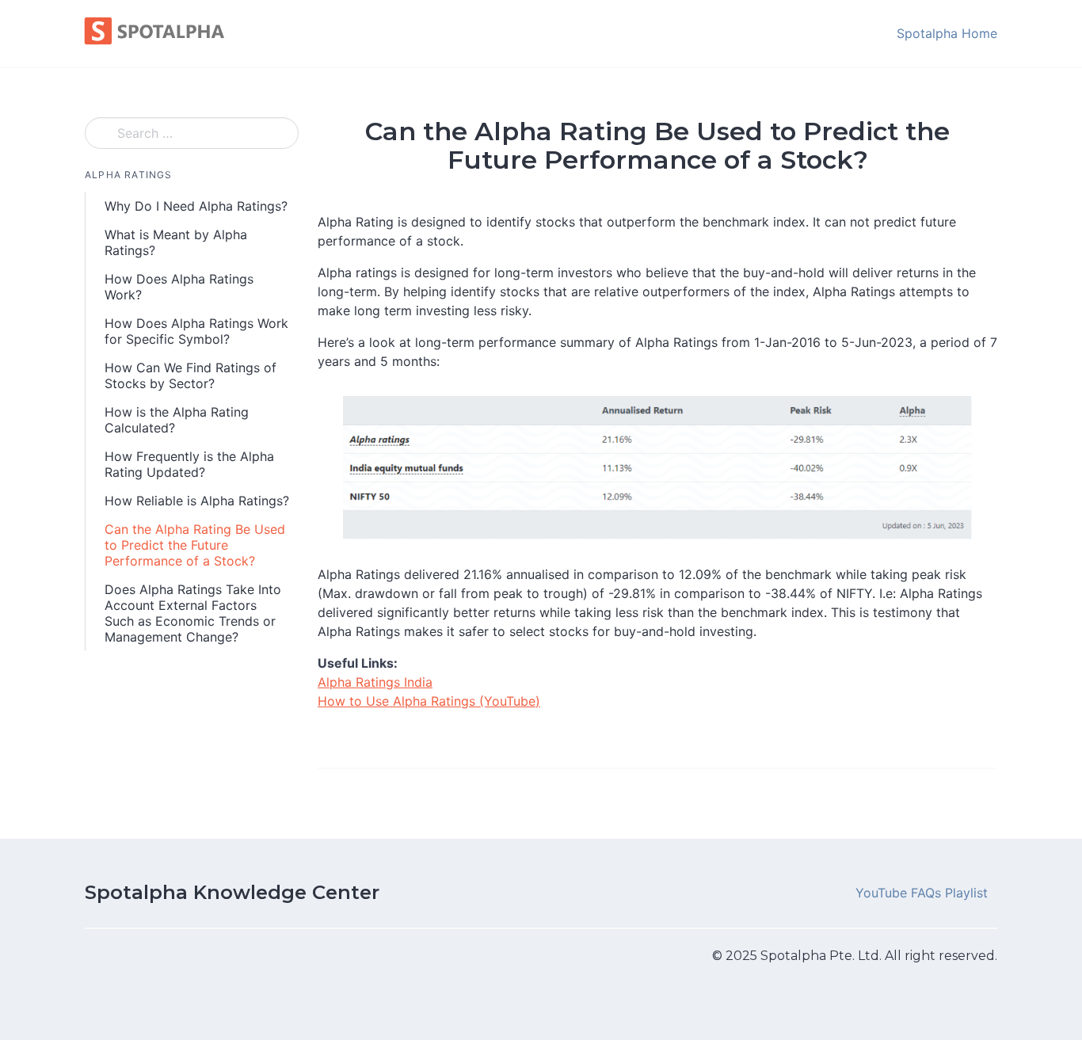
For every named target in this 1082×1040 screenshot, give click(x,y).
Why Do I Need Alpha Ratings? (196, 206)
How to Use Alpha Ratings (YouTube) (429, 701)
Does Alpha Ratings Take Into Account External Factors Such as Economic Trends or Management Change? (193, 613)
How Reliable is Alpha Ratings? (197, 501)
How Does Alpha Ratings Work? (179, 287)
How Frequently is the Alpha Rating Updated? (189, 464)
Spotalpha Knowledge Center (232, 892)
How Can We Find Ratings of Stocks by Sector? (190, 375)
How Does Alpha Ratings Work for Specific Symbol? (196, 331)
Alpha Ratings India (375, 682)
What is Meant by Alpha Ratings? (176, 242)
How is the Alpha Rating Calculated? (177, 420)
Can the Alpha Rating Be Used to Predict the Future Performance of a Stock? (195, 545)
